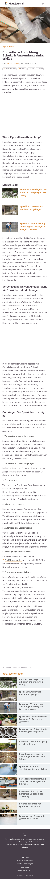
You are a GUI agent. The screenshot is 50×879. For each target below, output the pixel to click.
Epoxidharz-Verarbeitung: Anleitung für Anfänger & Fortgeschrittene (33, 226)
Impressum (25, 867)
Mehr (41, 69)
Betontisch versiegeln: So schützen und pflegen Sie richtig (33, 192)
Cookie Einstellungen (25, 864)
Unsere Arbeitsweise (25, 860)
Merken (22, 69)
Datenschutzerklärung (25, 870)
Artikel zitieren (10, 69)
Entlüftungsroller (13, 560)
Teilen (32, 69)
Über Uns (25, 857)
